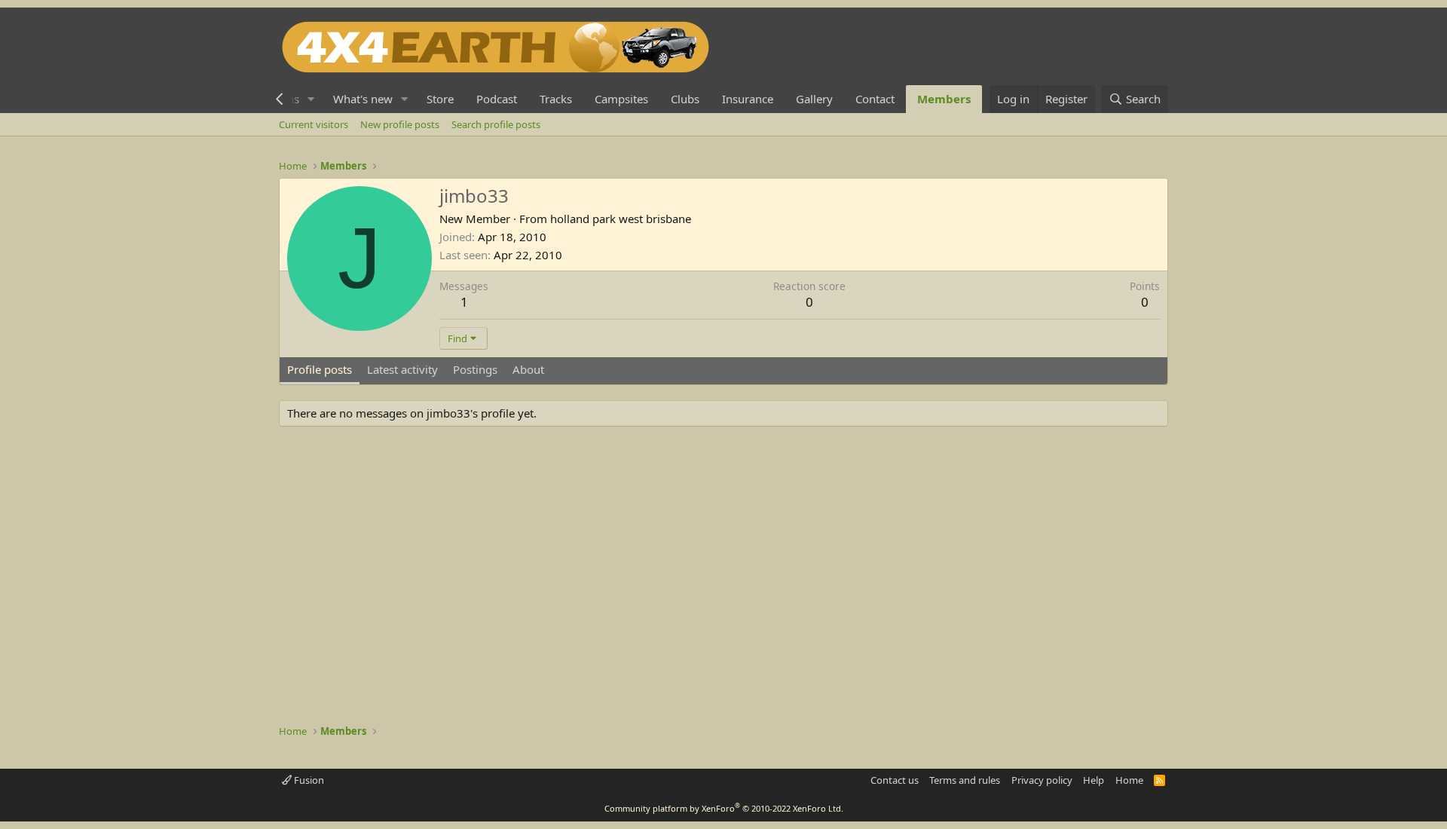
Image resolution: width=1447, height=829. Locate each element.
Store (440, 98)
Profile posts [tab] (319, 369)
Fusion (308, 780)
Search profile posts (495, 124)
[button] (311, 99)
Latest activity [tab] (402, 369)
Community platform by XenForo (723, 808)
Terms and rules (964, 780)
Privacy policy (1041, 780)
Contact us (894, 780)
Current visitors (313, 124)
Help (1093, 780)
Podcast (496, 98)
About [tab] (528, 369)
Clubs (685, 98)
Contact (875, 98)
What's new (363, 98)
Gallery (814, 98)
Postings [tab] (475, 369)
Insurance (747, 98)
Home (1129, 780)
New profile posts (399, 124)
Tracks (556, 98)
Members (944, 98)
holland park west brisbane (620, 218)
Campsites (621, 98)
